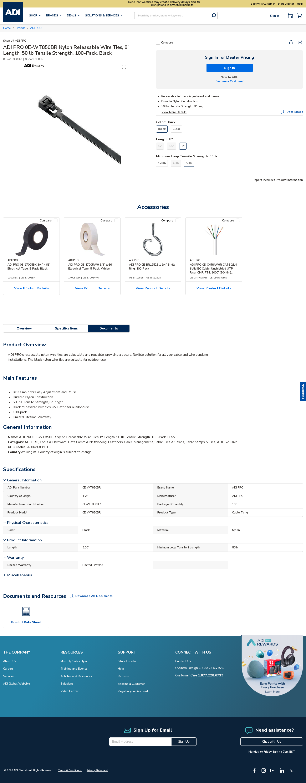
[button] (303, 391)
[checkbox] (158, 43)
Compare (167, 43)
